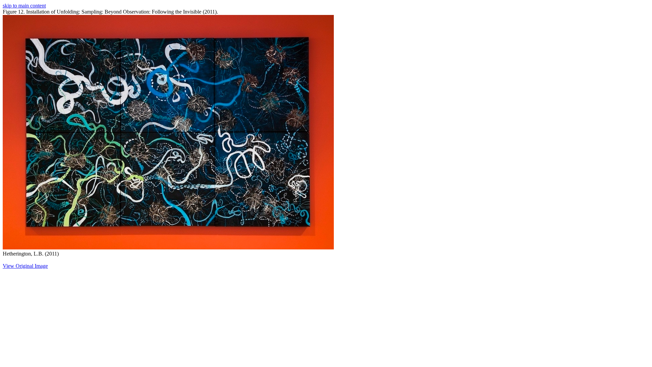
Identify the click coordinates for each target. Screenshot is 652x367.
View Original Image (25, 266)
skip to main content (24, 5)
